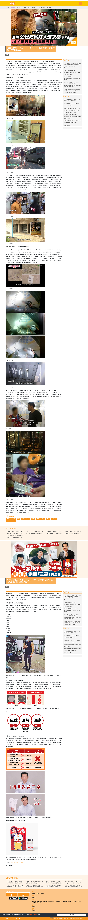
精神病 (33, 518)
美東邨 (8, 521)
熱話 (41, 893)
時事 (25, 7)
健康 (8, 7)
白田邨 (48, 518)
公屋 (19, 518)
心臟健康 (60, 901)
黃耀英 (28, 518)
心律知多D (49, 7)
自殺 (23, 518)
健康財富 (34, 7)
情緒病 (38, 518)
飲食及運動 (39, 901)
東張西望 (13, 518)
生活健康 (45, 901)
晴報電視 (13, 7)
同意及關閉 (71, 914)
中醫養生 (50, 901)
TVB (8, 518)
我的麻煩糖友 (42, 7)
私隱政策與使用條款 (33, 914)
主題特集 (19, 7)
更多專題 (39, 903)
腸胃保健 (65, 901)
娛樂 (7, 55)
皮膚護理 (34, 903)
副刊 (29, 7)
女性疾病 (75, 901)
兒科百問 (70, 901)
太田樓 (13, 521)
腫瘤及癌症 (55, 901)
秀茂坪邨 (54, 518)
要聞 (38, 893)
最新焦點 (34, 893)
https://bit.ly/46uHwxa (17, 862)
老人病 (79, 901)
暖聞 (43, 893)
